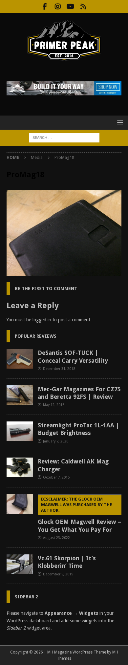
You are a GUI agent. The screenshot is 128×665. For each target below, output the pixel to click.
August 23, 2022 (56, 538)
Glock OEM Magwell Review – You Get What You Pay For (79, 515)
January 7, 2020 (55, 441)
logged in (41, 319)
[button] (119, 122)
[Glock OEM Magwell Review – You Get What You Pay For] (20, 504)
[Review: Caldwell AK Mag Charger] (20, 467)
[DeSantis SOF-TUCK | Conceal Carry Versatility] (20, 359)
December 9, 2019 (58, 574)
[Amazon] (83, 6)
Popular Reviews (35, 336)
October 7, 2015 (56, 477)
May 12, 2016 (53, 405)
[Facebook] (45, 6)
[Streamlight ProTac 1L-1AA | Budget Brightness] (20, 431)
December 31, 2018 (59, 369)
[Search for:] (64, 137)
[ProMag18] (64, 272)
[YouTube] (70, 6)
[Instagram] (57, 6)
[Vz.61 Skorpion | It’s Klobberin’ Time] (20, 564)
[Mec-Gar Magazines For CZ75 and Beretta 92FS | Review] (20, 395)
